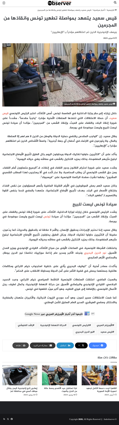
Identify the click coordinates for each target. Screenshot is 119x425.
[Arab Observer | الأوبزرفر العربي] (59, 3)
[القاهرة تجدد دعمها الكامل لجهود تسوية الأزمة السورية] (99, 375)
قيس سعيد (106, 332)
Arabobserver (109, 419)
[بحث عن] (115, 4)
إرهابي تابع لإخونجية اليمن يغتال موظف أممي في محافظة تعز (21, 390)
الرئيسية (111, 10)
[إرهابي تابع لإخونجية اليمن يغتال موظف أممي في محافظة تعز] (19, 375)
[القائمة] (3, 4)
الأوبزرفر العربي (105, 325)
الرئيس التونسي (80, 325)
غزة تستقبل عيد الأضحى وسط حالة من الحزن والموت (60, 390)
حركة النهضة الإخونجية (52, 325)
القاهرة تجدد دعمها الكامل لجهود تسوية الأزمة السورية (101, 390)
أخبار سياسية (99, 10)
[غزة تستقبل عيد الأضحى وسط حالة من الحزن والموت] (59, 375)
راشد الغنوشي (25, 325)
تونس (47, 216)
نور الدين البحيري (95, 253)
